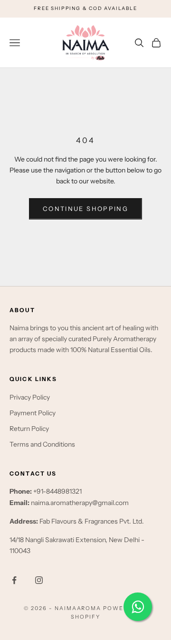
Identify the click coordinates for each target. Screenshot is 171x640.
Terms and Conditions (42, 444)
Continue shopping (85, 208)
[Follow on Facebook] (14, 580)
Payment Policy (33, 413)
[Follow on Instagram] (39, 580)
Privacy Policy (30, 397)
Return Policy (29, 428)
